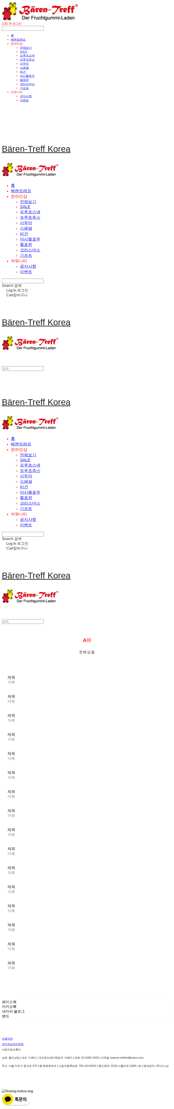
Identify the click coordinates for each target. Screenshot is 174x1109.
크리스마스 (27, 84)
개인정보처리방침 (13, 1044)
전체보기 (26, 47)
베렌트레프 (18, 39)
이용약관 (7, 1038)
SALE (23, 51)
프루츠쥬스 (27, 59)
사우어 (24, 63)
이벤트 (24, 100)
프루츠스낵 (27, 55)
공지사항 (26, 96)
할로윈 (24, 80)
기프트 (24, 88)
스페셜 (24, 67)
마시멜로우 (27, 76)
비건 (23, 71)
